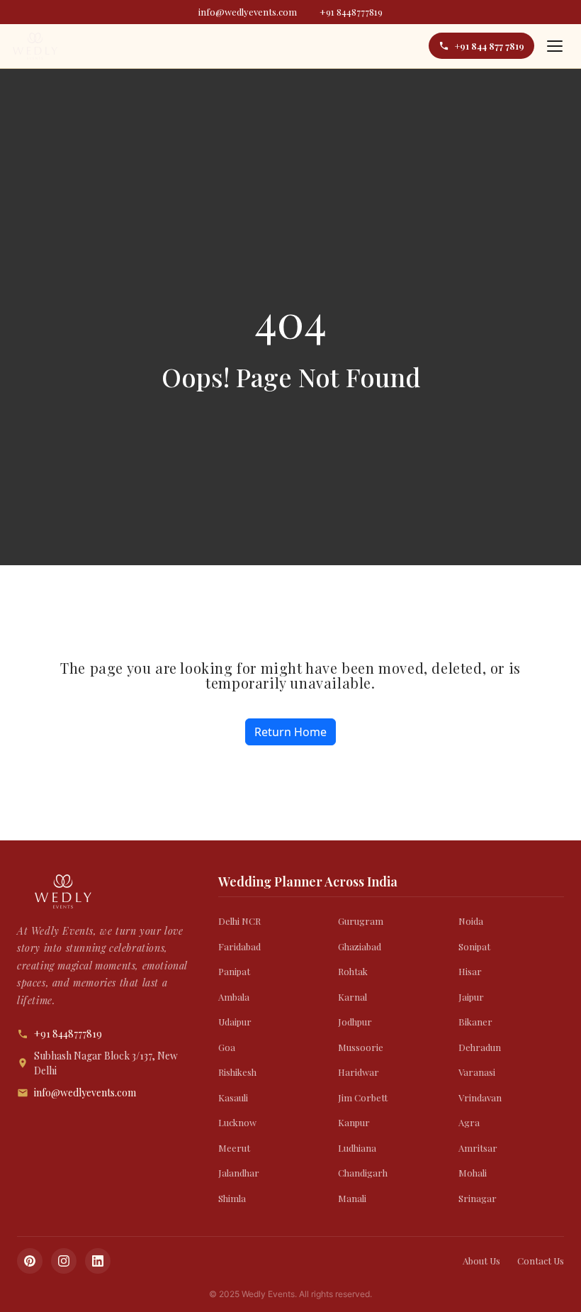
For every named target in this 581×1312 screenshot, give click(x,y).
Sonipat (474, 946)
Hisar (470, 971)
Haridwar (358, 1072)
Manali (352, 1198)
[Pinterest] (30, 1261)
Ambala (233, 997)
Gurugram (360, 921)
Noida (470, 921)
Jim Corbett (363, 1097)
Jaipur (471, 997)
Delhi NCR (239, 921)
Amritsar (477, 1148)
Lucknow (237, 1122)
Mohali (472, 1173)
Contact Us (540, 1261)
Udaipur (235, 1022)
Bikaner (475, 1022)
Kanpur (354, 1122)
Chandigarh (363, 1173)
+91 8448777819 (351, 12)
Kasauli (233, 1097)
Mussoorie (360, 1047)
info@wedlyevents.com (247, 12)
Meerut (234, 1148)
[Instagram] (64, 1261)
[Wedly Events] (35, 46)
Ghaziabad (359, 946)
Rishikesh (237, 1072)
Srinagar (477, 1198)
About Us (481, 1261)
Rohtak (353, 971)
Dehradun (479, 1047)
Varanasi (476, 1072)
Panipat (234, 971)
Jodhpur (355, 1022)
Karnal (352, 997)
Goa (226, 1047)
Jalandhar (238, 1173)
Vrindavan (480, 1097)
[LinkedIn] (98, 1261)
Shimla (232, 1198)
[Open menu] (554, 46)
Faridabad (239, 946)
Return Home (290, 732)
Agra (469, 1122)
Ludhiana (357, 1148)
